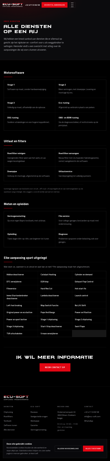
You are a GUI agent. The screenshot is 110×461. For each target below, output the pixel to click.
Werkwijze (35, 420)
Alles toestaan (93, 448)
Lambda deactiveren (50, 295)
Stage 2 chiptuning (83, 319)
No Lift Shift (80, 305)
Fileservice (11, 288)
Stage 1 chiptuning (49, 319)
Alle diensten (9, 429)
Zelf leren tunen (10, 425)
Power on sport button (17, 319)
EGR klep (44, 281)
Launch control (81, 295)
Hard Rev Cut (46, 288)
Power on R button (83, 312)
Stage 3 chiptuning (15, 326)
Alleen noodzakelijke (68, 448)
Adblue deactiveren (15, 274)
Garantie (34, 425)
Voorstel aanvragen (54, 5)
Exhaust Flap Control (84, 281)
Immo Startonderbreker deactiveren (17, 297)
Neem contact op (55, 367)
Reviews (34, 412)
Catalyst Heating (48, 274)
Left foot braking (14, 305)
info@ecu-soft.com (92, 416)
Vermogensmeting (38, 429)
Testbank (7, 420)
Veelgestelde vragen (39, 416)
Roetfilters (8, 416)
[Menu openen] (72, 5)
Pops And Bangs (48, 312)
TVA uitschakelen (14, 333)
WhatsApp (88, 420)
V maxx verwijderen (49, 333)
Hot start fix (80, 288)
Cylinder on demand (83, 274)
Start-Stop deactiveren (51, 326)
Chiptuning (8, 412)
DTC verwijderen (14, 281)
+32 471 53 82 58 (32, 4)
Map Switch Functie (49, 305)
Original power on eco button (19, 312)
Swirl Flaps (80, 326)
